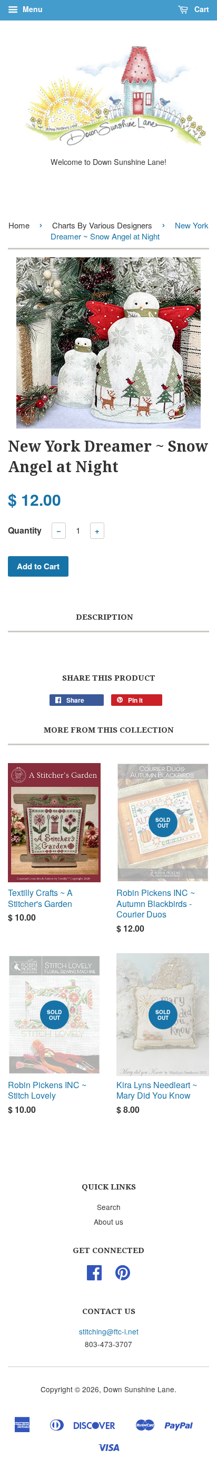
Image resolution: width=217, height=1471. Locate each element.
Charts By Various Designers (102, 225)
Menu (32, 9)
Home (18, 225)
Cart (200, 9)
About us (108, 1221)
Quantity (25, 530)
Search (109, 1207)
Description (104, 617)
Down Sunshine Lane (138, 1389)
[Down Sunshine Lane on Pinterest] (123, 1275)
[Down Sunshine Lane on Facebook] (94, 1275)
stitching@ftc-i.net (109, 1331)
